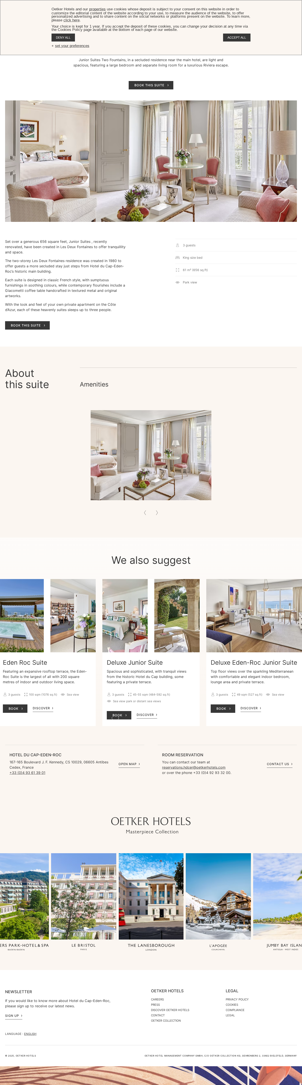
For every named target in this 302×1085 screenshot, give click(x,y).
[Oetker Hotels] (151, 825)
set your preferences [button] (72, 46)
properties (97, 9)
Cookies (232, 1004)
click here (71, 20)
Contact (158, 1015)
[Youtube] (142, 808)
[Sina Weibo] (177, 808)
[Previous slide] (145, 513)
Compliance (235, 1010)
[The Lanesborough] (151, 947)
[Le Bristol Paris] (83, 947)
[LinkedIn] (159, 808)
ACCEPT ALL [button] (236, 37)
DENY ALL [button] (63, 37)
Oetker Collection (166, 1020)
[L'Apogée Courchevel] (218, 947)
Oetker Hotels (167, 991)
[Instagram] (133, 808)
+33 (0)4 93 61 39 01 (27, 772)
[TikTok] (124, 808)
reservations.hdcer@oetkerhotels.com (194, 767)
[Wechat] (168, 808)
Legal (232, 991)
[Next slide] (157, 513)
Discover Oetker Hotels (170, 1010)
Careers (157, 999)
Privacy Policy (237, 999)
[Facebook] (151, 808)
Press (155, 1004)
